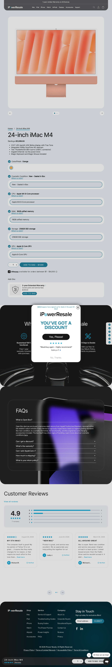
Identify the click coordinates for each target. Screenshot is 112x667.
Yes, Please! (56, 336)
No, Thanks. (56, 357)
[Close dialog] (78, 307)
